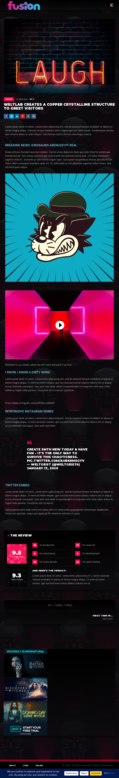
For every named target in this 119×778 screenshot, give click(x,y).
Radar (9, 99)
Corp (25, 765)
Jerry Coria (23, 99)
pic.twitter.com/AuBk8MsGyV (56, 460)
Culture (58, 605)
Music (69, 605)
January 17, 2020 (42, 468)
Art (49, 605)
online (39, 765)
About (12, 765)
